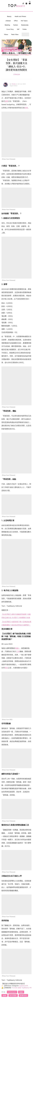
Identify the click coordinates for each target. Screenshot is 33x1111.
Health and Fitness (20, 16)
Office (16, 20)
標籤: (3, 992)
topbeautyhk (23, 986)
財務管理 (23, 995)
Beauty (9, 16)
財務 (26, 108)
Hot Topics (24, 20)
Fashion (15, 25)
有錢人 (17, 648)
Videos (6, 34)
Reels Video (14, 34)
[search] (30, 2)
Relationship (24, 25)
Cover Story (10, 29)
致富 (6, 668)
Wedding (7, 25)
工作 (18, 651)
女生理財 (13, 995)
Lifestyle (8, 20)
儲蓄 (6, 101)
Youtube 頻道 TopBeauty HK (22, 988)
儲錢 (21, 992)
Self (18, 29)
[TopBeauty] (16, 5)
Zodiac (25, 29)
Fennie (14, 84)
